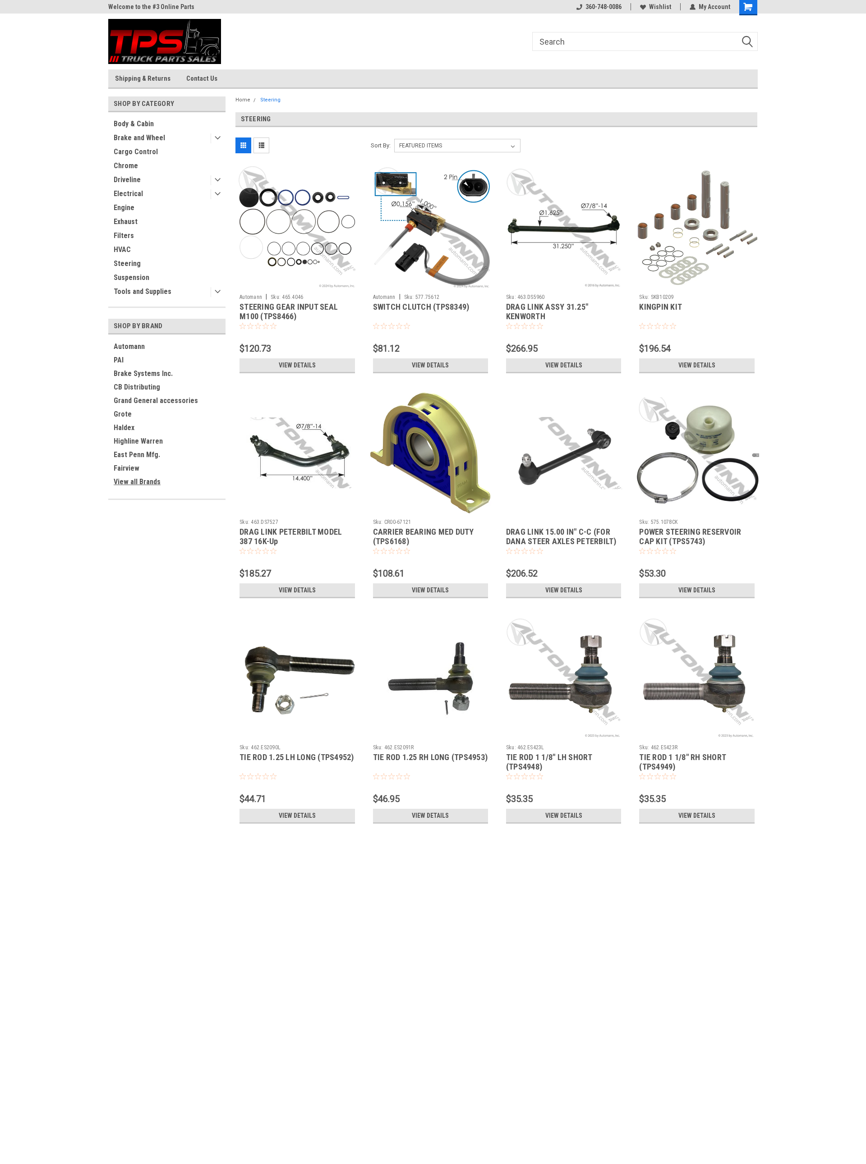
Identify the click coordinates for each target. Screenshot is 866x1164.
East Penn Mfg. (137, 454)
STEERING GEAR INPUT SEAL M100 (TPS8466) (289, 311)
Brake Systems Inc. (143, 373)
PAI (119, 360)
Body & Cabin (134, 123)
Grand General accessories (156, 400)
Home (242, 100)
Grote (123, 414)
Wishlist (660, 6)
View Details (297, 365)
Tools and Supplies (142, 291)
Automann (129, 346)
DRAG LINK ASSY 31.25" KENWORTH (547, 311)
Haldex (124, 427)
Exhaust (126, 221)
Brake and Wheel (139, 137)
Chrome (126, 165)
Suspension (131, 277)
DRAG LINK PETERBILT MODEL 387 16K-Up (291, 536)
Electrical (128, 193)
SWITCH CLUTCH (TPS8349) (421, 307)
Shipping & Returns (142, 78)
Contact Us (201, 78)
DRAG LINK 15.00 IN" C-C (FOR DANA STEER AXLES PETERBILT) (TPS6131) (561, 541)
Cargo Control (136, 151)
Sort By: (381, 145)
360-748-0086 (603, 6)
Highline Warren (138, 441)
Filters (124, 235)
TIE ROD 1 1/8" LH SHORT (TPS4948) (549, 761)
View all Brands (137, 481)
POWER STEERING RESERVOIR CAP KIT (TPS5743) (690, 536)
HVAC (122, 249)
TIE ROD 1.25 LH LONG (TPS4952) (297, 757)
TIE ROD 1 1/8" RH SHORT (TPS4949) (682, 761)
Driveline (127, 179)
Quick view (297, 283)
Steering (127, 263)
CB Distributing (137, 387)
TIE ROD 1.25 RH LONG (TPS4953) (430, 757)
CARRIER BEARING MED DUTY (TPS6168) (423, 536)
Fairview (126, 468)
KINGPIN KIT (660, 307)
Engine (124, 207)
